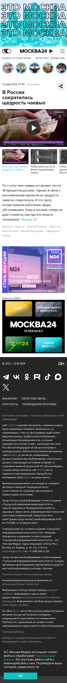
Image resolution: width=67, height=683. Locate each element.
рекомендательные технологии (20, 584)
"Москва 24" (28, 219)
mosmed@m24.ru (12, 551)
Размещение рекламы (39, 404)
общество (55, 226)
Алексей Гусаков (36, 226)
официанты (52, 231)
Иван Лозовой (10, 231)
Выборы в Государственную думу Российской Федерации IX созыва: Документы (28, 639)
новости (19, 226)
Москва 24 (33, 51)
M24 (22, 364)
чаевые (6, 235)
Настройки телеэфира (15, 415)
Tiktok (47, 377)
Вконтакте (16, 377)
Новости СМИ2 (11, 298)
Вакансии (9, 399)
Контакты (10, 404)
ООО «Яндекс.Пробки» (15, 605)
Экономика (33, 84)
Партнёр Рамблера (13, 632)
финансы (7, 226)
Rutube (37, 377)
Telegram (6, 377)
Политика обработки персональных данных (27, 574)
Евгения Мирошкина (32, 231)
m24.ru (12, 425)
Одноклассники (27, 377)
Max (58, 377)
